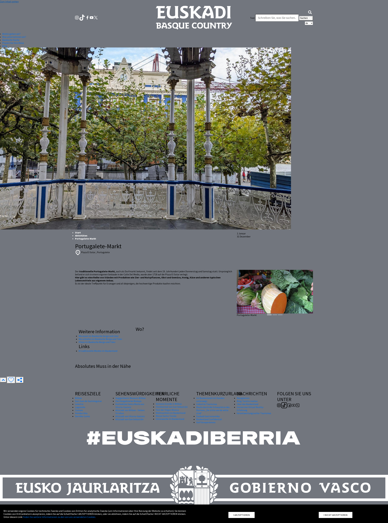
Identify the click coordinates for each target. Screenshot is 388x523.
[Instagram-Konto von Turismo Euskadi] (77, 17)
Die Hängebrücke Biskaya (128, 401)
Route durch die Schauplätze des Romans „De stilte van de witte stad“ (213, 410)
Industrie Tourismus (206, 404)
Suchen (304, 17)
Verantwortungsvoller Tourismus (254, 413)
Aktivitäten (81, 235)
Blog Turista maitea (247, 401)
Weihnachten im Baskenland (170, 412)
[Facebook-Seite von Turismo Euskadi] (88, 17)
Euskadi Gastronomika (208, 416)
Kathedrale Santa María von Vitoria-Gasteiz (129, 406)
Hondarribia (81, 413)
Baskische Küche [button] (10, 39)
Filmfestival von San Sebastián (172, 406)
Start (78, 232)
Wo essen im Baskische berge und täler (99, 335)
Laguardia (80, 407)
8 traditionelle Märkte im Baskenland (98, 350)
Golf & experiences (206, 422)
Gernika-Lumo (82, 416)
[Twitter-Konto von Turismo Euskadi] (96, 17)
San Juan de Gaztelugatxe (88, 401)
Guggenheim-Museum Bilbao (130, 398)
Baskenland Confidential (209, 419)
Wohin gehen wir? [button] (11, 33)
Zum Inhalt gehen (9, 1)
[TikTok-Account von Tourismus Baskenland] (82, 17)
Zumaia (79, 410)
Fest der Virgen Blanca (167, 409)
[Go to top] (3, 380)
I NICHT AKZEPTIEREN (336, 514)
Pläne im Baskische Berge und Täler (97, 342)
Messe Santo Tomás (166, 415)
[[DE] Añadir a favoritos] (11, 379)
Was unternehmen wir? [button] (14, 36)
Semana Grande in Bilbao (169, 403)
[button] (310, 11)
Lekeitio (79, 404)
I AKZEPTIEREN (241, 514)
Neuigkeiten (243, 398)
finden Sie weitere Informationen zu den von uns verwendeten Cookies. (59, 516)
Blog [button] (4, 45)
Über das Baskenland (247, 404)
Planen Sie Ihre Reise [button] (13, 42)
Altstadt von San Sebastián (129, 419)
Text (252, 17)
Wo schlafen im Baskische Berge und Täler (100, 339)
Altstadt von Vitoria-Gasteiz (130, 416)
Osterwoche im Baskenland (170, 418)
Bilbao (78, 398)
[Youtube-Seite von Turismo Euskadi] (92, 17)
